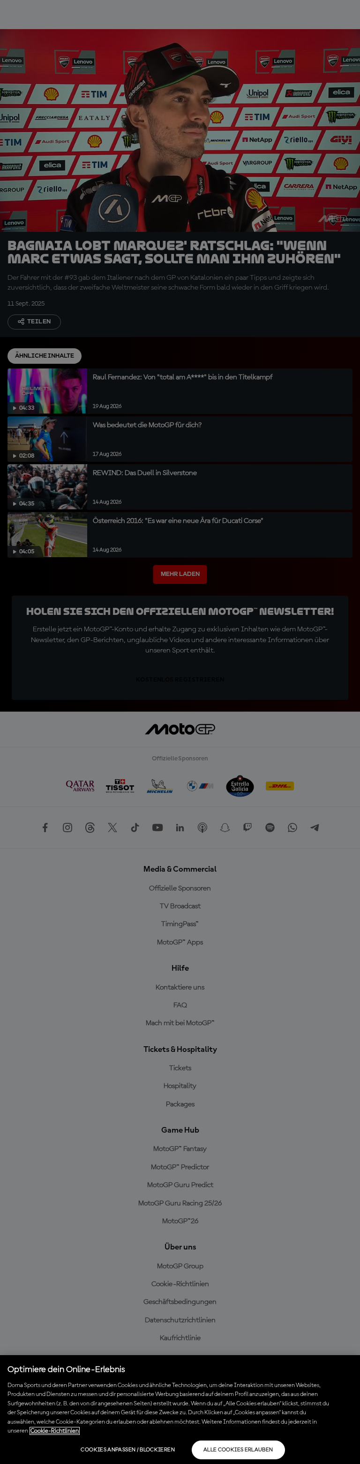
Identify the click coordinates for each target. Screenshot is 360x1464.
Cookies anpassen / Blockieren (127, 1450)
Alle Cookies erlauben (238, 1450)
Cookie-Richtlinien (54, 1431)
